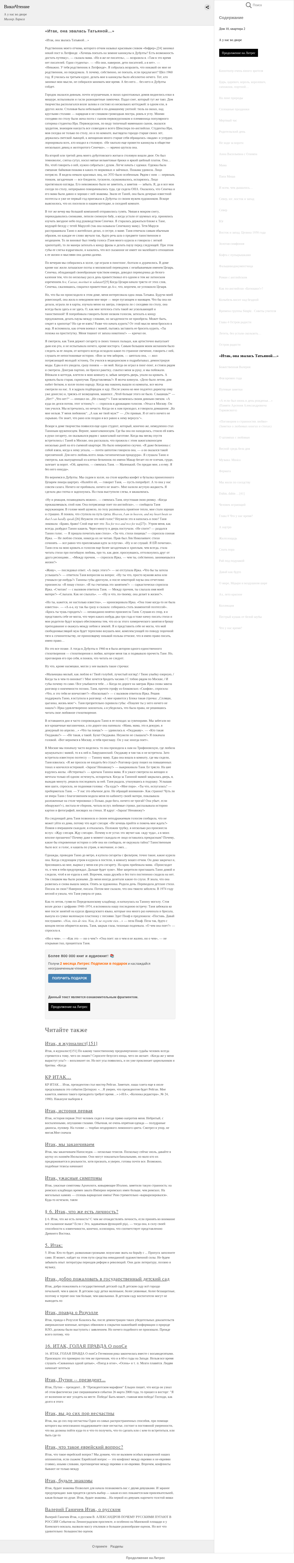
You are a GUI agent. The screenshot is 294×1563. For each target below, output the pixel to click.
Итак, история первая (69, 1110)
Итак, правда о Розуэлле (71, 1312)
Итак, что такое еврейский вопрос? (84, 1447)
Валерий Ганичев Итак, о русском (83, 1509)
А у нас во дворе (230, 40)
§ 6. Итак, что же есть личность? (81, 1211)
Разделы (116, 1546)
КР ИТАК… (58, 1077)
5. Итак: (54, 1245)
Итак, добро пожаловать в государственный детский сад (107, 1278)
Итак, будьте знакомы (69, 1480)
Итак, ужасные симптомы (73, 1178)
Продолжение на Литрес (238, 53)
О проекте (99, 1546)
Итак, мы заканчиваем (69, 1144)
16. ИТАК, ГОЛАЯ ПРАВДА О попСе (86, 1346)
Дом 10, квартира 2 (232, 28)
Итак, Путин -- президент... (75, 1379)
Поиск (253, 5)
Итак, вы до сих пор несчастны (79, 1413)
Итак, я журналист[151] (71, 1043)
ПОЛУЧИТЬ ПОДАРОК (69, 978)
